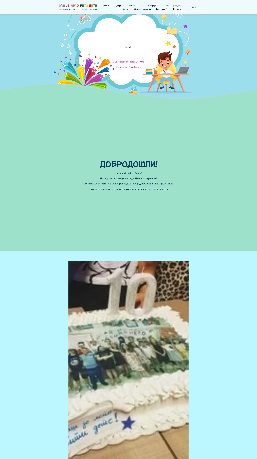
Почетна (105, 6)
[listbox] (193, 7)
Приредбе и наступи (142, 9)
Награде (126, 9)
